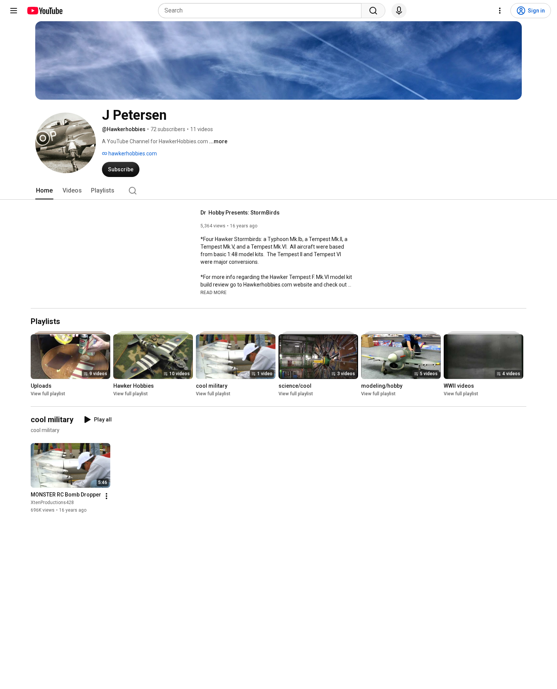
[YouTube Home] (44, 10)
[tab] (44, 191)
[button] (213, 292)
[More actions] (106, 496)
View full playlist (48, 393)
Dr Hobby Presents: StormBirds (240, 213)
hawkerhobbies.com (132, 153)
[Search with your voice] (399, 10)
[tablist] (278, 191)
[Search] (373, 10)
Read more (213, 292)
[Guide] (13, 10)
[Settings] (499, 10)
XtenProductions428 (52, 502)
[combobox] (262, 10)
